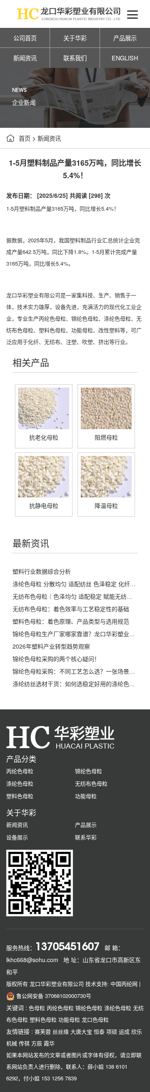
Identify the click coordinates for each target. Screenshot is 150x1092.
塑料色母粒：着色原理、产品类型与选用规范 (70, 621)
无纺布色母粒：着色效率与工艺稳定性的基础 (70, 608)
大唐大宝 (81, 1031)
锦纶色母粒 (84, 318)
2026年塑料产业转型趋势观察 (51, 646)
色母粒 (37, 1008)
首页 (24, 138)
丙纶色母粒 (52, 318)
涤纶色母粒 (117, 318)
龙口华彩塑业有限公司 (33, 295)
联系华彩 (86, 837)
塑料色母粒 (52, 330)
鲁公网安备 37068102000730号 (53, 996)
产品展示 (125, 37)
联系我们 (75, 57)
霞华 (49, 1043)
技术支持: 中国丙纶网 (111, 984)
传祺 (24, 1043)
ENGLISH (125, 57)
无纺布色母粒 (91, 783)
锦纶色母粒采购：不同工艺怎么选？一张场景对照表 (79, 671)
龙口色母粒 (95, 1019)
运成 (124, 1031)
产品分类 (21, 758)
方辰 (36, 1043)
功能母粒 (82, 330)
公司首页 (25, 37)
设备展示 (17, 837)
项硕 (111, 1031)
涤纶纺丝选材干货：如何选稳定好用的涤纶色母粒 (76, 683)
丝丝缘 (60, 1031)
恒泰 (99, 1031)
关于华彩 (75, 37)
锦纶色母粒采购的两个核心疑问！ (56, 658)
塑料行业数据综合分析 (41, 571)
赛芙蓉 (43, 1031)
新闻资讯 (25, 57)
